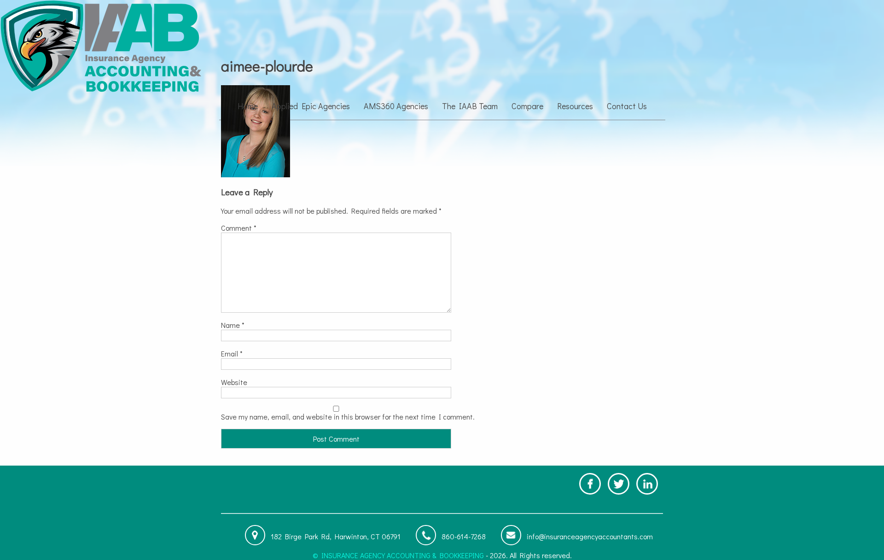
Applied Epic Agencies (311, 105)
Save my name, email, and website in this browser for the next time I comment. (348, 416)
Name (232, 325)
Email (232, 353)
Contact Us (627, 105)
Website (234, 382)
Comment (238, 228)
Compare (527, 105)
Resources (575, 105)
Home (248, 105)
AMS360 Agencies (396, 105)
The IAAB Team (470, 105)
